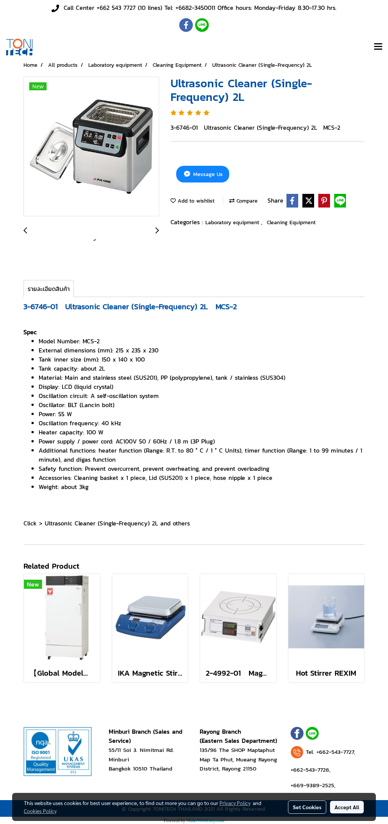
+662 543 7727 (116, 7)
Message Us (207, 174)
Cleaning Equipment (291, 222)
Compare (246, 201)
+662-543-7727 (335, 751)
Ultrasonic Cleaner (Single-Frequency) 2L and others (117, 523)
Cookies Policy (40, 810)
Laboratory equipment (233, 222)
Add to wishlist (195, 201)
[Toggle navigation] (378, 47)
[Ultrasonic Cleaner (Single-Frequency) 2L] (91, 147)
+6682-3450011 (195, 7)
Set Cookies (307, 807)
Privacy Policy (234, 802)
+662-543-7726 (310, 769)
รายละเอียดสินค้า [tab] (49, 288)
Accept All (347, 807)
